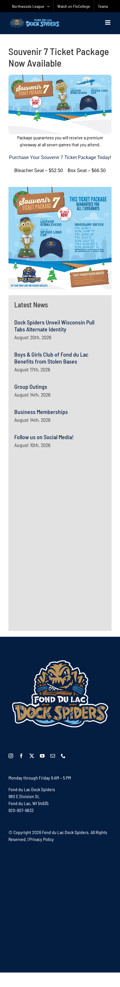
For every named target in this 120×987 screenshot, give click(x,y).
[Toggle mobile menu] (108, 22)
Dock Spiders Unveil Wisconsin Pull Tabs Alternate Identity (54, 326)
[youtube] (42, 756)
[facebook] (21, 756)
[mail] (52, 756)
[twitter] (31, 756)
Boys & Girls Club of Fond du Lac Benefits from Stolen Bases (51, 358)
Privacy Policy (41, 839)
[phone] (63, 756)
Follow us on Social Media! (44, 436)
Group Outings (30, 386)
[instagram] (10, 756)
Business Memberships (41, 411)
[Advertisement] (58, 511)
